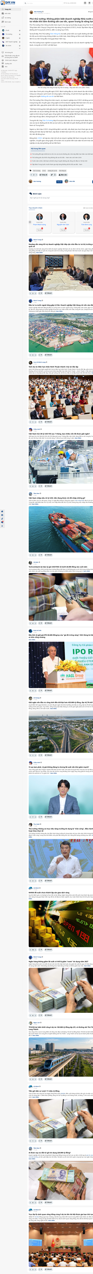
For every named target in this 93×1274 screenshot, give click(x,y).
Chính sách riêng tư (11, 60)
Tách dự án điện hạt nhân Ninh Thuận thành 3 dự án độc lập (53, 367)
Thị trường (9, 34)
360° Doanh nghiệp (11, 42)
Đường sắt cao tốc (52, 170)
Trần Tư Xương (48, 120)
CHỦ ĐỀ (3, 26)
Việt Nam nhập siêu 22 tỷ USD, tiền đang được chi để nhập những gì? (57, 498)
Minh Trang (37, 240)
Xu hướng (8, 18)
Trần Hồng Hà (55, 34)
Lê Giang (36, 698)
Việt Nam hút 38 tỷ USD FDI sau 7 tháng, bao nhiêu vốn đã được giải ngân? (59, 434)
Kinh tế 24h (37, 630)
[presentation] (30, 222)
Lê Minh (36, 888)
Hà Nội (37, 1217)
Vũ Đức (35, 562)
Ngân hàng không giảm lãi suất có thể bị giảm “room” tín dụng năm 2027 (58, 961)
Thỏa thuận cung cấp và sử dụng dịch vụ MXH (12, 56)
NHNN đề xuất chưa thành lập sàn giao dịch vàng (49, 892)
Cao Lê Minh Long (39, 362)
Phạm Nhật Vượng (39, 225)
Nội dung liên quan (38, 149)
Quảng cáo (8, 63)
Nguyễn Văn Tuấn (63, 225)
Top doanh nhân (35, 208)
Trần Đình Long (86, 225)
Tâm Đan (36, 493)
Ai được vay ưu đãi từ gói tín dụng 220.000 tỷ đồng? (50, 1153)
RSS (6, 66)
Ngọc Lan (36, 1022)
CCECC (40, 138)
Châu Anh (36, 429)
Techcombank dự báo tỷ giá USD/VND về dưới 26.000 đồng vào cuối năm (58, 567)
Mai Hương (38, 12)
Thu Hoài (36, 824)
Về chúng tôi (9, 52)
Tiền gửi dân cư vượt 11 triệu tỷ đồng (44, 1091)
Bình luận (8, 22)
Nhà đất (72, 181)
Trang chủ (8, 9)
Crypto (8, 38)
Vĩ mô (7, 30)
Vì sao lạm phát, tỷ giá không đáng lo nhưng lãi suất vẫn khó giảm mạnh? (59, 767)
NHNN (63, 1093)
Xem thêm (39, 252)
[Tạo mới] (89, 3)
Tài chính (8, 45)
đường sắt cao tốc (47, 96)
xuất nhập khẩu (79, 500)
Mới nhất (7, 13)
